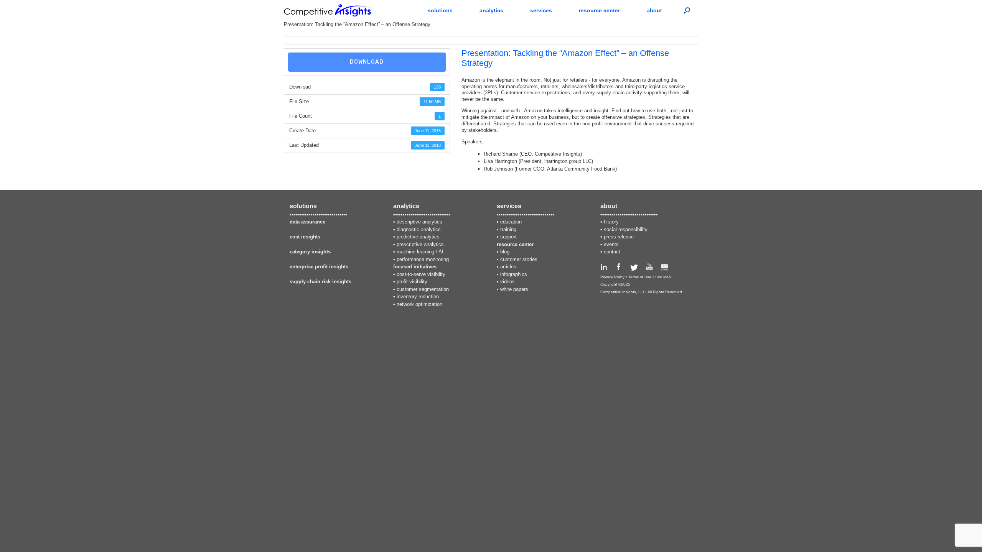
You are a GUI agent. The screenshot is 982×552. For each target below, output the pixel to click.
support (508, 237)
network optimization (419, 304)
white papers (514, 289)
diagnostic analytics (419, 229)
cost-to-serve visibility (421, 274)
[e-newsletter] (664, 269)
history (611, 222)
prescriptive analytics (420, 244)
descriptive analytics (419, 222)
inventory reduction (418, 296)
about (654, 10)
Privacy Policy (612, 277)
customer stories (518, 259)
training (508, 229)
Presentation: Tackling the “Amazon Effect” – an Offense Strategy (357, 24)
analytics (491, 10)
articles (508, 266)
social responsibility (626, 229)
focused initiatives (415, 266)
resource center (599, 10)
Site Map (663, 277)
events (611, 244)
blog (504, 252)
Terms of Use (639, 277)
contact (612, 252)
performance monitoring (423, 259)
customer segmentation (423, 289)
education (511, 222)
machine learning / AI (420, 252)
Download (367, 62)
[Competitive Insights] (329, 10)
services (541, 10)
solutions (440, 10)
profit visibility (412, 281)
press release (619, 237)
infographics (513, 274)
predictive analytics (418, 237)
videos (507, 281)
